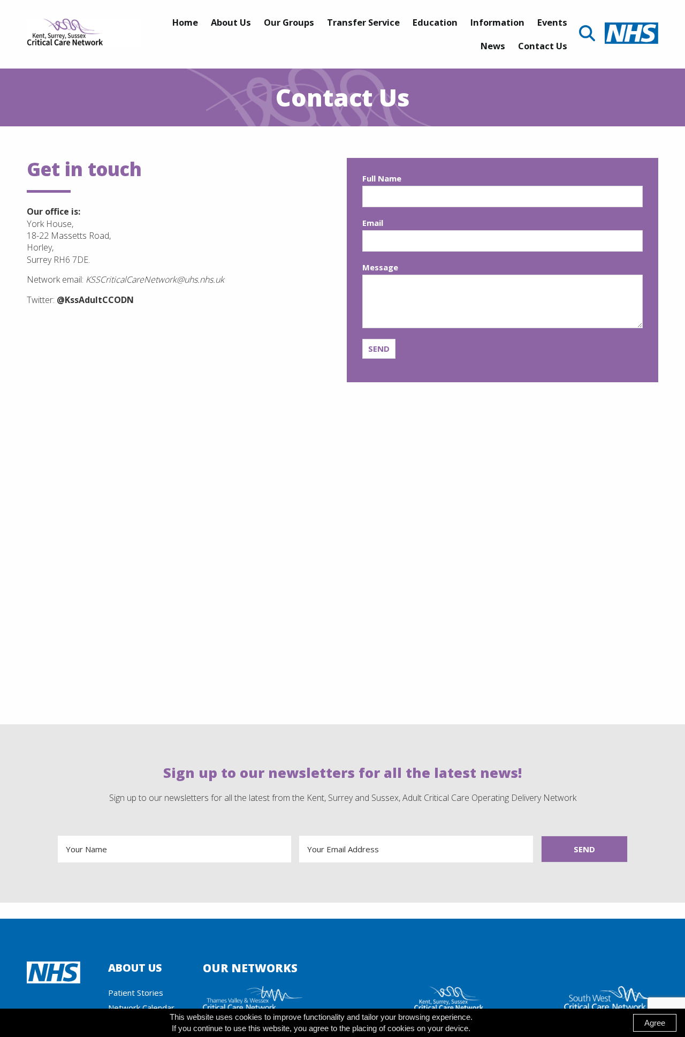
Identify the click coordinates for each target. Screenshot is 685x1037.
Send (379, 348)
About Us (231, 22)
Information (497, 22)
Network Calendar (141, 1007)
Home (185, 22)
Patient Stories (135, 992)
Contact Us (542, 46)
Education (435, 22)
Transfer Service (363, 22)
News (493, 46)
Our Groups (289, 22)
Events (552, 22)
